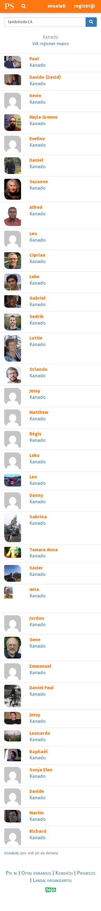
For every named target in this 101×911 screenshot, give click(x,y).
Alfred (35, 207)
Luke (34, 276)
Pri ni (11, 873)
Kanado (37, 65)
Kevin (35, 95)
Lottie (35, 338)
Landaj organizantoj (52, 880)
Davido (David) (45, 77)
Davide (36, 791)
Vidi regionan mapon (50, 43)
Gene (34, 639)
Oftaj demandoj (36, 873)
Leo (33, 233)
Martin (36, 812)
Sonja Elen (40, 769)
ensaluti (57, 6)
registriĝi (84, 6)
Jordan (36, 618)
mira (34, 589)
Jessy (34, 391)
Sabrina (38, 516)
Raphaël (38, 751)
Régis (35, 434)
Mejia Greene (43, 117)
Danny (36, 495)
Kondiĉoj (64, 873)
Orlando (38, 369)
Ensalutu (11, 853)
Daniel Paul (41, 687)
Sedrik (36, 316)
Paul (34, 58)
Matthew (38, 412)
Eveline (37, 138)
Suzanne (38, 181)
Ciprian (37, 255)
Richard (37, 831)
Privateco (86, 873)
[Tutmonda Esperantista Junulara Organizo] (50, 889)
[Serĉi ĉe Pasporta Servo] (91, 22)
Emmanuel (40, 666)
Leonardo (39, 733)
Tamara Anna (43, 549)
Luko (34, 455)
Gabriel (37, 298)
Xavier (36, 568)
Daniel (36, 160)
